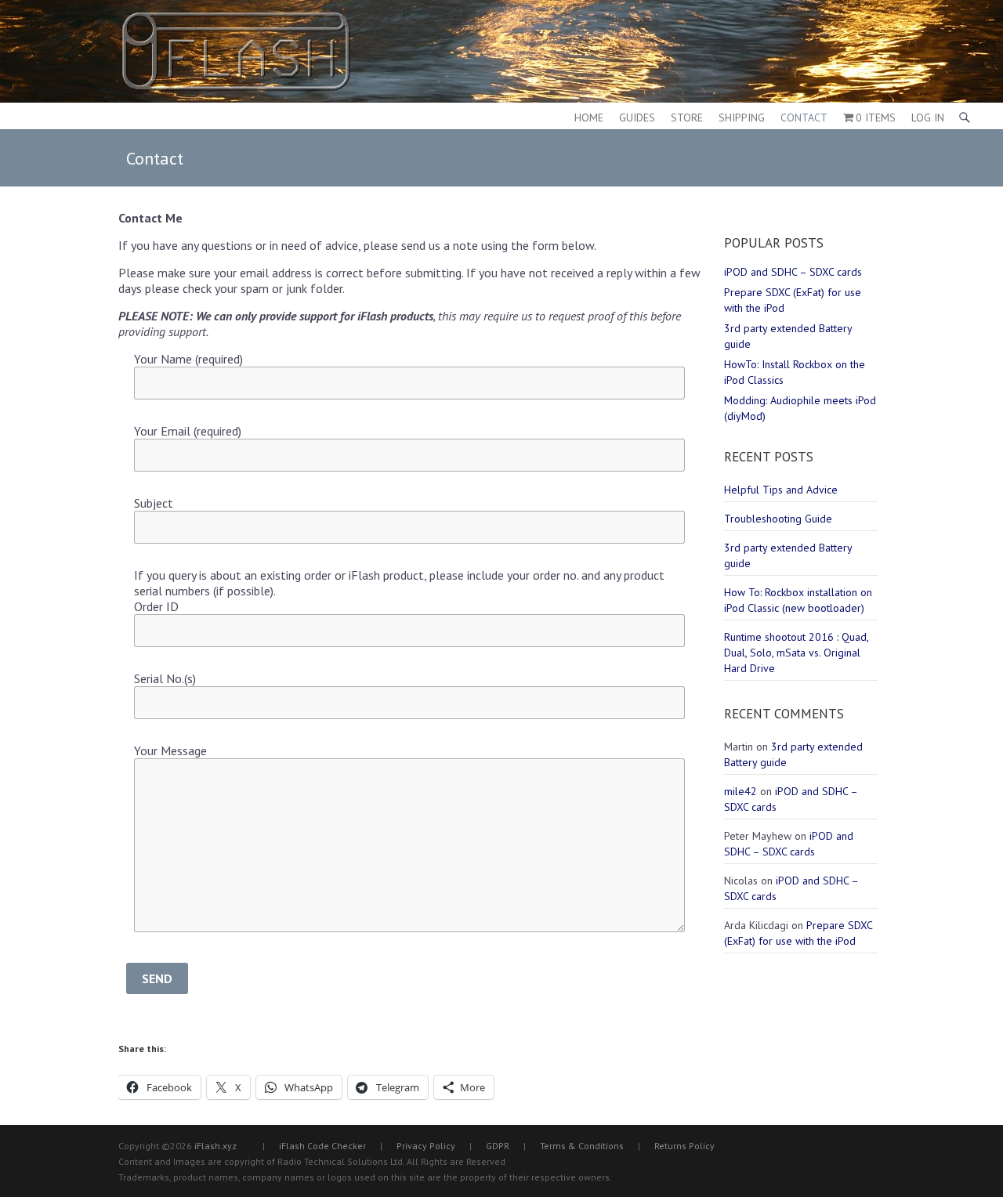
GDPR (497, 1146)
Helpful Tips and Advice (781, 490)
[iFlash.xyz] (235, 51)
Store (687, 117)
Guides (637, 117)
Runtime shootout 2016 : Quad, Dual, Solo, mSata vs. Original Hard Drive (796, 652)
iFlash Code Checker (322, 1146)
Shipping (742, 117)
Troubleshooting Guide (778, 519)
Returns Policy (684, 1146)
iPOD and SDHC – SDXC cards (793, 272)
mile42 (740, 791)
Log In (927, 117)
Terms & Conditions (582, 1146)
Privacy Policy (425, 1146)
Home (588, 117)
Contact (803, 117)
